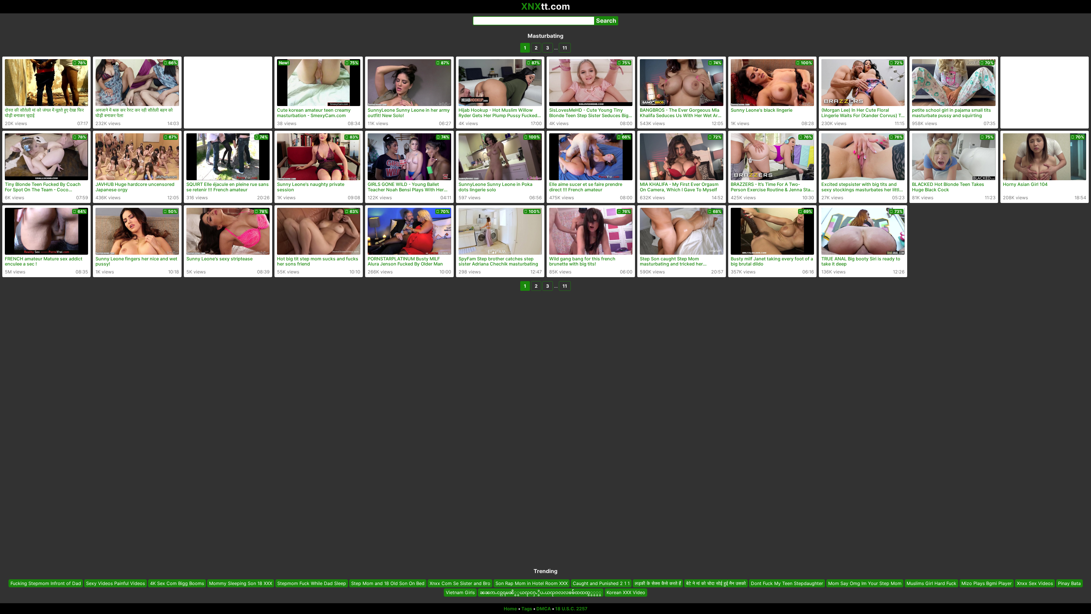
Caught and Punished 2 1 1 (601, 583)
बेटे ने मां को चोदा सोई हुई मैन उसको (716, 583)
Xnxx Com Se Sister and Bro (460, 583)
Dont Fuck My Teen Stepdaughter (787, 583)
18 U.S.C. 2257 (571, 608)
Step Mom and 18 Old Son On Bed (387, 583)
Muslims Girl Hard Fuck (931, 583)
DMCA (543, 608)
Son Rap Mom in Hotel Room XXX (531, 583)
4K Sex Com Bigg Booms (177, 583)
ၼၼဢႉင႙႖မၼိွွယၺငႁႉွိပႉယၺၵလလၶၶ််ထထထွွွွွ (540, 593)
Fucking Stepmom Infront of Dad (46, 583)
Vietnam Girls (460, 593)
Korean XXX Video (626, 593)
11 (565, 48)
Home (510, 608)
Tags (526, 608)
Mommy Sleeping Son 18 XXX (240, 583)
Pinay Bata (1069, 583)
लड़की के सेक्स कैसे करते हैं (658, 583)
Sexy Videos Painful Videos (115, 583)
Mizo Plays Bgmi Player (986, 583)
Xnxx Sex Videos (1035, 583)
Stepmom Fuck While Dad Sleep (311, 583)
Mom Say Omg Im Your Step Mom (864, 583)
